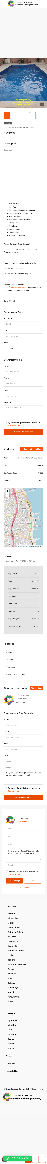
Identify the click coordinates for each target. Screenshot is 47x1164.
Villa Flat (12, 1034)
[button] (17, 1158)
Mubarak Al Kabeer (17, 964)
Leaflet (19, 546)
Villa (10, 1029)
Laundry (9, 659)
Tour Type (8, 318)
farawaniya (13, 997)
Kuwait (11, 978)
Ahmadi (11, 913)
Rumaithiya (13, 987)
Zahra (10, 1001)
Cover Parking (11, 652)
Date (6, 330)
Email (6, 390)
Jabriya (11, 960)
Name (6, 366)
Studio (11, 1043)
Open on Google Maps (32, 449)
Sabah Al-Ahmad (16, 950)
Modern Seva (37, 1089)
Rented (11, 1063)
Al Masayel (13, 941)
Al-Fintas (12, 936)
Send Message (14, 881)
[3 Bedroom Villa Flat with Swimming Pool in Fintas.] (24, 513)
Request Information (23, 797)
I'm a (6, 756)
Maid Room (10, 667)
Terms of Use (14, 425)
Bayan (11, 969)
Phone (6, 378)
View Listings (36, 688)
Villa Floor (12, 1025)
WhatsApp (20, 702)
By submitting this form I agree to (24, 424)
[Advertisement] (23, 33)
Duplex (11, 1039)
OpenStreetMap (29, 546)
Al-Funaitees (14, 927)
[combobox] (23, 324)
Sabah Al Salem (15, 932)
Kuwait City (13, 946)
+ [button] (7, 491)
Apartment (13, 1020)
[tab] (7, 115)
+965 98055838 (24, 698)
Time (6, 343)
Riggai (11, 992)
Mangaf (11, 923)
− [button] (7, 495)
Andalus (12, 973)
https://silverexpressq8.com (15, 287)
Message (7, 402)
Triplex (11, 1048)
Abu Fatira (13, 918)
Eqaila (11, 955)
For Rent (8, 123)
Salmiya (11, 983)
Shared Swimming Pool (15, 674)
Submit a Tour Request (23, 432)
